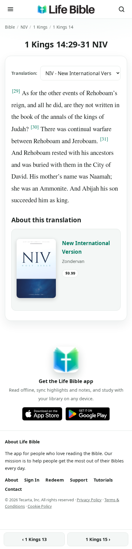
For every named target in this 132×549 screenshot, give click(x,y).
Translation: (24, 73)
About (11, 480)
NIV (24, 27)
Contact (13, 489)
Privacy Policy (89, 500)
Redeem (54, 480)
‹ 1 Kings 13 (34, 539)
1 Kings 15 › (98, 539)
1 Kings (40, 27)
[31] (104, 139)
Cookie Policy (40, 506)
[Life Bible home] (66, 9)
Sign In (31, 480)
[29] (16, 91)
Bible (10, 27)
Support (78, 480)
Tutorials (103, 480)
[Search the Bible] (121, 9)
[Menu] (10, 9)
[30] (35, 127)
